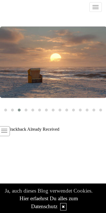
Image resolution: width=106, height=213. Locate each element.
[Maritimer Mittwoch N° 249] (53, 62)
